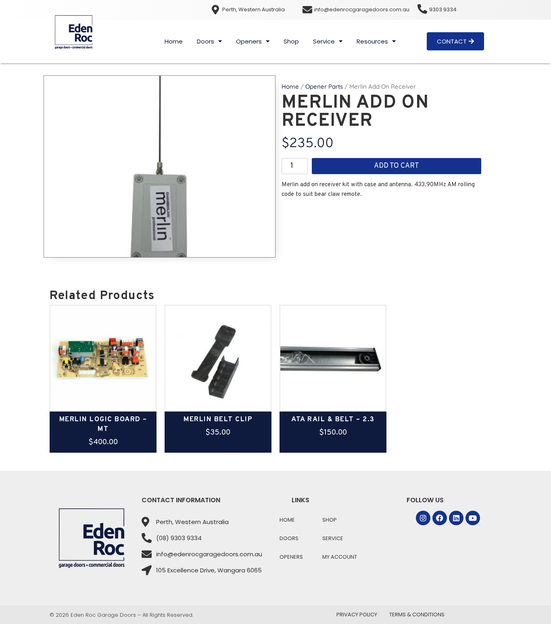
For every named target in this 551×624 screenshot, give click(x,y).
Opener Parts (324, 86)
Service (324, 41)
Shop (291, 41)
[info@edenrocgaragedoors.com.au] (307, 10)
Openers (249, 41)
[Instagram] (423, 518)
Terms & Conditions (417, 614)
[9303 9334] (422, 9)
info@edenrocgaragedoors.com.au (361, 9)
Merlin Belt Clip (218, 419)
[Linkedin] (456, 518)
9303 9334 (443, 9)
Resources (372, 41)
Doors (205, 41)
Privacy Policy (356, 614)
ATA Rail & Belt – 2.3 (333, 419)
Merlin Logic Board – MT (103, 424)
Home (174, 41)
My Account (339, 557)
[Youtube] (472, 518)
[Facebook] (439, 518)
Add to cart (396, 166)
